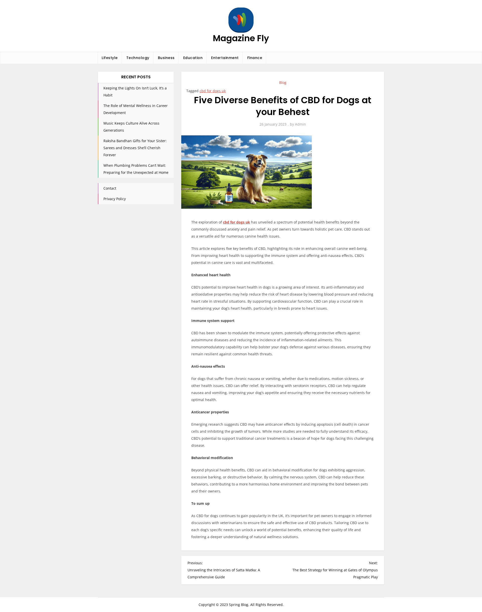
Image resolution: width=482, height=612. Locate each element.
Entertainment (225, 57)
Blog (282, 82)
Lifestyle (110, 57)
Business (166, 57)
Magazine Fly (241, 38)
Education (193, 57)
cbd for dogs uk (213, 90)
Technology (137, 57)
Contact (109, 188)
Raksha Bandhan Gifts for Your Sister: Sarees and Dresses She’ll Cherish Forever (135, 147)
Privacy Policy (114, 198)
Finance (254, 57)
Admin (300, 124)
